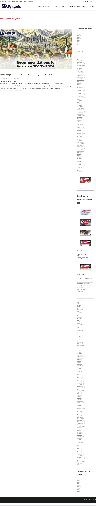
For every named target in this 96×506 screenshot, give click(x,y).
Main (78, 326)
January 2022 (79, 127)
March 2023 (79, 106)
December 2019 (80, 164)
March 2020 (79, 160)
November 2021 (80, 130)
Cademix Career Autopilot (82, 255)
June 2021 (79, 137)
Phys (78, 332)
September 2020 (80, 151)
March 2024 (79, 89)
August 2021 (79, 134)
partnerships (80, 330)
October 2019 (80, 167)
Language (79, 321)
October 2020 (80, 149)
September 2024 (80, 80)
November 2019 (80, 166)
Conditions (79, 308)
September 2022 (80, 115)
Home (2, 14)
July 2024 (79, 83)
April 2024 (79, 87)
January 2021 (79, 145)
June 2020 (79, 155)
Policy (18, 78)
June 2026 (79, 57)
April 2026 (79, 60)
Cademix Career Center (81, 254)
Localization (80, 324)
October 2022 (80, 114)
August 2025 (79, 66)
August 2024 (79, 81)
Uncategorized (80, 345)
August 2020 (79, 152)
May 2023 (79, 103)
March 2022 (79, 124)
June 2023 (79, 102)
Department (80, 309)
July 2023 (79, 100)
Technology (80, 343)
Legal (78, 323)
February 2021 (80, 143)
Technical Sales (80, 291)
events (78, 314)
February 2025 (80, 72)
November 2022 (80, 112)
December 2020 (80, 146)
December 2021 (80, 129)
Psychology (79, 337)
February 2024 (80, 90)
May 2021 (79, 139)
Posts (78, 334)
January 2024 (79, 92)
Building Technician (81, 289)
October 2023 (80, 96)
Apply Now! (79, 258)
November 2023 (80, 94)
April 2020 (79, 158)
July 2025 (79, 68)
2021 (78, 41)
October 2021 (80, 131)
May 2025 (79, 69)
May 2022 (79, 121)
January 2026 (79, 62)
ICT (77, 315)
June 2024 (79, 84)
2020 (78, 43)
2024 (78, 37)
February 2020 (80, 161)
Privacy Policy (48, 504)
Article (14, 78)
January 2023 (79, 109)
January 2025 (79, 74)
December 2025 (80, 63)
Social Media (80, 342)
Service (78, 340)
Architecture (80, 300)
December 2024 (80, 75)
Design (78, 311)
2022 (78, 40)
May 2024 (79, 86)
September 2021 (80, 133)
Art (78, 302)
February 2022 (80, 126)
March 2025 (79, 71)
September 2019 (80, 168)
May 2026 (79, 59)
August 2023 (79, 99)
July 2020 (79, 154)
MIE (78, 327)
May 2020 (79, 157)
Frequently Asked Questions (82, 257)
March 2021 (79, 142)
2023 (78, 38)
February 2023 (80, 108)
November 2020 (80, 148)
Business (79, 305)
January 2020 (79, 163)
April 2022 (79, 123)
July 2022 (79, 118)
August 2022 (79, 117)
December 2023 (80, 93)
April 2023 (79, 105)
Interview (79, 317)
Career (78, 306)
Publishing (79, 339)
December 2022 (80, 111)
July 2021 (79, 136)
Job (78, 320)
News (78, 329)
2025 (78, 35)
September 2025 (80, 65)
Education (79, 312)
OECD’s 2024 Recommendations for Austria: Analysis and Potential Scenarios (30, 75)
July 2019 (79, 171)
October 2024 (80, 78)
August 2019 (79, 170)
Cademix (9, 78)
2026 (78, 34)
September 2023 (80, 97)
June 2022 (79, 120)
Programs (79, 336)
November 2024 (80, 77)
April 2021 (79, 140)
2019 (78, 44)
